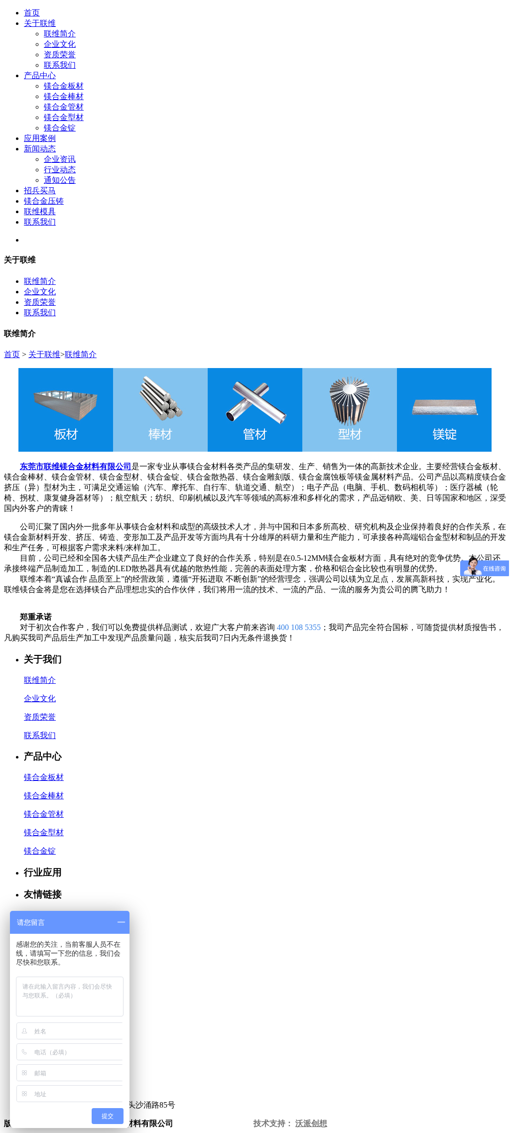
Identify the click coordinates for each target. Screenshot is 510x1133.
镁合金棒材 (64, 96)
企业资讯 (60, 159)
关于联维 (40, 23)
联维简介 (60, 33)
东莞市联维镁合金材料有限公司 (75, 466)
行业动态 (60, 169)
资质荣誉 (60, 54)
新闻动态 (40, 148)
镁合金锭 (60, 128)
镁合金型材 (64, 117)
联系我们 (60, 65)
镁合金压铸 (44, 201)
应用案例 (40, 138)
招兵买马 (40, 190)
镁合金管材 (64, 107)
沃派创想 (311, 1123)
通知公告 (60, 180)
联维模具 (40, 211)
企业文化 (60, 44)
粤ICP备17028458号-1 (213, 1123)
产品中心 (40, 75)
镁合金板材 (64, 86)
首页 (32, 12)
